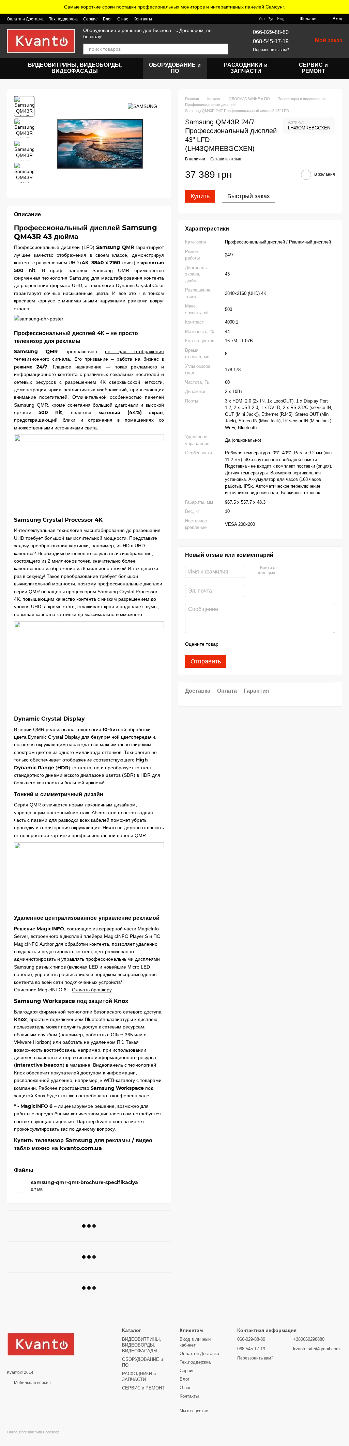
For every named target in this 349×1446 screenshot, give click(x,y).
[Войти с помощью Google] (293, 571)
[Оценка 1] (229, 644)
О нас (122, 19)
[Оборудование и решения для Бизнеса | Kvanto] (41, 1343)
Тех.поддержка (63, 19)
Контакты (143, 19)
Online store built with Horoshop (33, 1432)
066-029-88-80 (271, 32)
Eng (281, 19)
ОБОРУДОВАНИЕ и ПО (175, 68)
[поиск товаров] (222, 49)
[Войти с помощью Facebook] (282, 571)
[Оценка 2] (240, 644)
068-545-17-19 (271, 41)
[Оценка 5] (273, 644)
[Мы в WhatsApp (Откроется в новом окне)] (169, 18)
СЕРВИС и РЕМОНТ (313, 68)
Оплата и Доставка (25, 19)
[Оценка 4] (262, 644)
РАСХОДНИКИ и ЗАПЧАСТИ (246, 68)
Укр (261, 19)
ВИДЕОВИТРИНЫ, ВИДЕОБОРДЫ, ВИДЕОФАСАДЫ (75, 68)
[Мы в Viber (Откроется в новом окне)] (161, 18)
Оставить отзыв (225, 159)
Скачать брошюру (91, 989)
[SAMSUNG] (142, 106)
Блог (107, 19)
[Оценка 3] (251, 644)
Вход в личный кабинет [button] (195, 1342)
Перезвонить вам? (271, 49)
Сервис (90, 19)
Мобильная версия (32, 1382)
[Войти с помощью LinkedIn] (304, 571)
